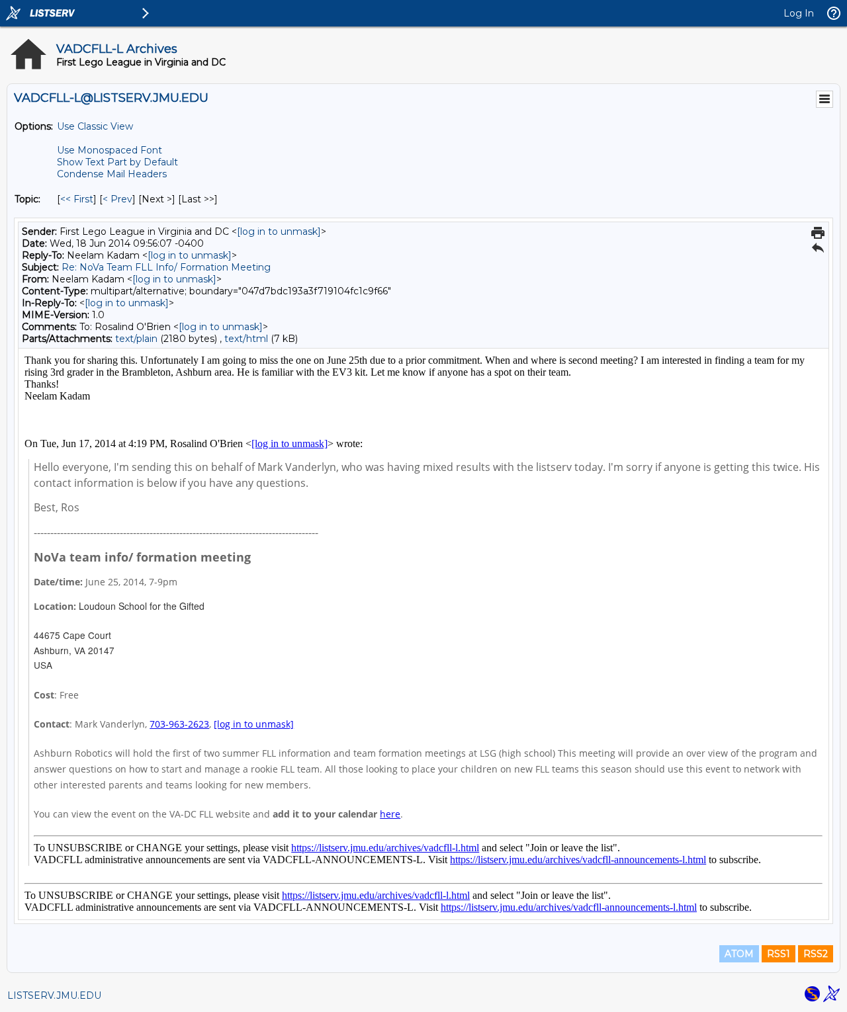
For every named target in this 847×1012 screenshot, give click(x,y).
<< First (76, 199)
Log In (798, 13)
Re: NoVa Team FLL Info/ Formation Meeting (166, 267)
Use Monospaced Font (109, 150)
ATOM (739, 954)
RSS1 (778, 954)
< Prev (117, 199)
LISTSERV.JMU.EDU (54, 995)
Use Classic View (95, 126)
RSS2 (815, 954)
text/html (246, 339)
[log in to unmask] (279, 231)
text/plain (136, 339)
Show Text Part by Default (117, 162)
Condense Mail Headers (112, 174)
